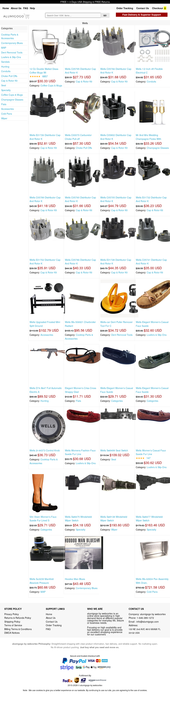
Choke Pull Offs (9, 76)
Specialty (6, 90)
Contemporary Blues (12, 43)
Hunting (5, 66)
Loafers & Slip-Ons (11, 57)
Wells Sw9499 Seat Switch (114, 450)
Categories (117, 400)
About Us (16, 8)
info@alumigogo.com (147, 621)
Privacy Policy (11, 614)
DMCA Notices (12, 632)
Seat (3, 85)
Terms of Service (13, 625)
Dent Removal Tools (11, 52)
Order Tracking (124, 8)
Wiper (4, 118)
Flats (3, 104)
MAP (3, 47)
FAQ (25, 8)
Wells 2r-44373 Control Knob (45, 450)
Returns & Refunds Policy (17, 617)
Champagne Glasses (12, 99)
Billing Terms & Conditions (18, 629)
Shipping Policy (12, 621)
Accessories (7, 108)
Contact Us (142, 8)
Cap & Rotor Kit (9, 80)
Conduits (5, 71)
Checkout (157, 8)
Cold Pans (6, 113)
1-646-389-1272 (145, 617)
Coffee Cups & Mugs (12, 94)
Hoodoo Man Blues (75, 579)
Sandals (5, 61)
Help (32, 8)
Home (5, 8)
